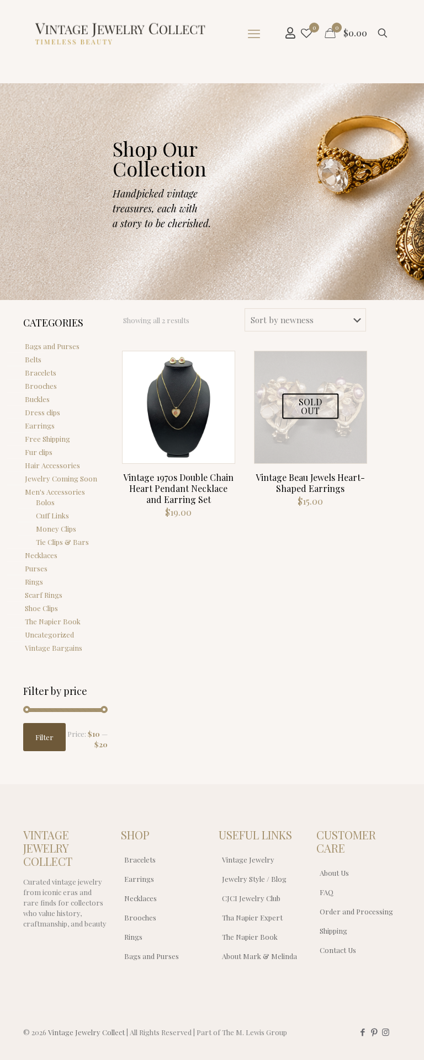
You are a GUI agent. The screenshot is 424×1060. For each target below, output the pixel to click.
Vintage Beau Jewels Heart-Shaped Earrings (310, 483)
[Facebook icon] (362, 1031)
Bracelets (40, 372)
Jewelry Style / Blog (254, 879)
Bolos (45, 502)
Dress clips (42, 412)
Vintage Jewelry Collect (86, 1032)
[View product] (219, 390)
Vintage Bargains (53, 647)
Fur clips (38, 452)
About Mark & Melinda (259, 956)
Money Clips (56, 528)
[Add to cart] (219, 367)
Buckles (37, 399)
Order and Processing (356, 911)
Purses (36, 568)
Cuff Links (52, 515)
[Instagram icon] (385, 1031)
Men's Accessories (55, 491)
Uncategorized (49, 634)
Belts (33, 359)
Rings (34, 581)
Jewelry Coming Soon (61, 478)
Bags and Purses (52, 346)
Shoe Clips (41, 608)
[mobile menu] (254, 33)
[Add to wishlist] (219, 414)
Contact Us (338, 950)
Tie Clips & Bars (62, 542)
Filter (44, 737)
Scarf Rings (43, 594)
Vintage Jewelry (248, 859)
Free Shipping (47, 438)
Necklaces (41, 555)
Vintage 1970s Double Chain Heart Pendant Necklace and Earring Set (178, 488)
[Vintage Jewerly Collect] (121, 33)
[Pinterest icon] (374, 1031)
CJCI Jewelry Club (251, 898)
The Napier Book (53, 621)
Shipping (333, 930)
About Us (334, 872)
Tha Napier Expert (252, 917)
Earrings (40, 425)
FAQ (326, 892)
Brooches (41, 385)
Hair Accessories (52, 465)
